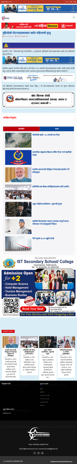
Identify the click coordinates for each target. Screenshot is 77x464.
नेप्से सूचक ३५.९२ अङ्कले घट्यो (43, 238)
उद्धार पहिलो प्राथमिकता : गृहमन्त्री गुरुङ (47, 204)
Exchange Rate (44, 402)
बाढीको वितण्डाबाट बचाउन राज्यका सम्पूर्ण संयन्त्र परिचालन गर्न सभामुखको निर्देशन (50, 223)
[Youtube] (42, 453)
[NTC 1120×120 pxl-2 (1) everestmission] (39, 61)
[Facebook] (34, 453)
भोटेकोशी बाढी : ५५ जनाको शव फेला (46, 135)
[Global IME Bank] (39, 79)
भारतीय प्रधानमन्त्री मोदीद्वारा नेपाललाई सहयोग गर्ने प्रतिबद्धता (50, 171)
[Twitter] (38, 453)
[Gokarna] (39, 101)
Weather (42, 405)
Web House (69, 462)
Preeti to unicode (44, 399)
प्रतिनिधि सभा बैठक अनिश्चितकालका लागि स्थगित (50, 186)
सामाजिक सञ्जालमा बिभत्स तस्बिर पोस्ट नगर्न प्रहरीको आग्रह (51, 153)
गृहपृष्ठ (41, 389)
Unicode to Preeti (44, 395)
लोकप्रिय (21, 128)
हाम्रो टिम (42, 392)
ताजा (57, 128)
